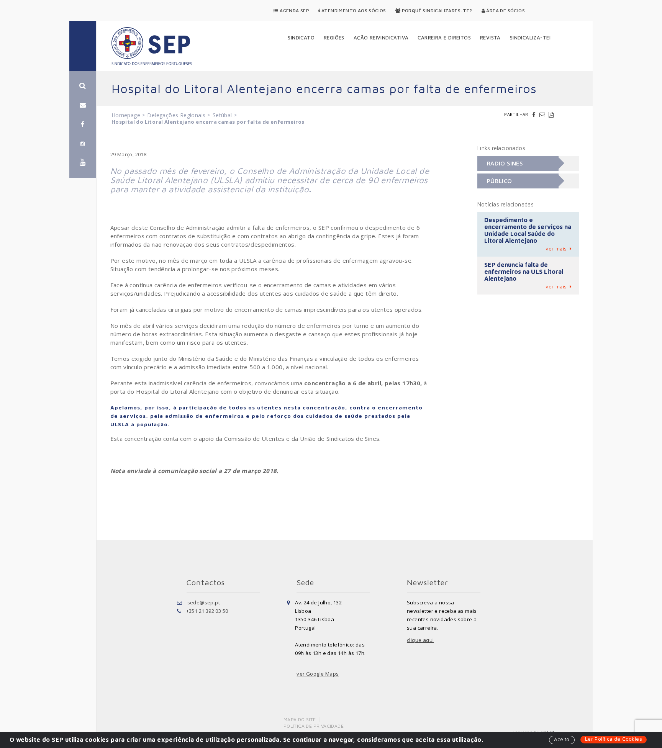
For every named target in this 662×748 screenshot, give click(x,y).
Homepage (125, 115)
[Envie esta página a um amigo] (543, 114)
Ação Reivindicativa (381, 37)
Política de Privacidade (313, 726)
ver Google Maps (318, 673)
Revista (490, 37)
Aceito (561, 739)
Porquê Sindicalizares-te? (436, 10)
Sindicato (301, 37)
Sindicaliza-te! (530, 37)
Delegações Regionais (176, 115)
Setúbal (222, 115)
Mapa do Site (299, 719)
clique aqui (420, 640)
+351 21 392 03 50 (207, 610)
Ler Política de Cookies (613, 739)
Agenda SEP (294, 10)
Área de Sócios (505, 10)
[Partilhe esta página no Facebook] (534, 114)
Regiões (334, 37)
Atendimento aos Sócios (353, 10)
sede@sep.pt (203, 602)
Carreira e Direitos (444, 37)
